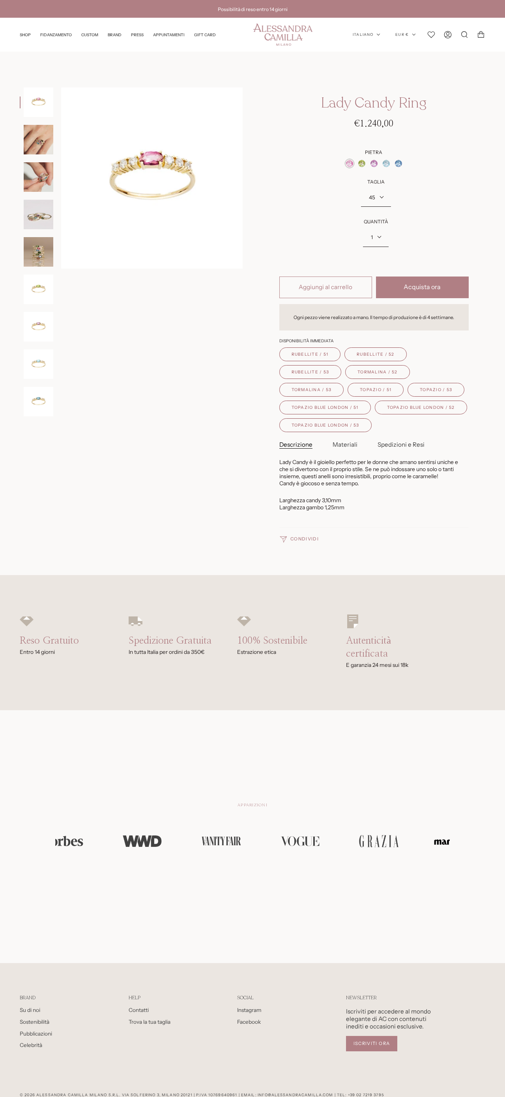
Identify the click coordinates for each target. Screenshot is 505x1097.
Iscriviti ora (372, 1043)
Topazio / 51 (375, 389)
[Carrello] (481, 35)
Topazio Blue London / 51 (325, 407)
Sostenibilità (34, 1022)
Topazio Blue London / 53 (325, 425)
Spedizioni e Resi (401, 444)
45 (372, 197)
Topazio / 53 (436, 389)
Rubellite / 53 (310, 372)
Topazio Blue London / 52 (421, 407)
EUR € (402, 35)
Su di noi (30, 1010)
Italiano (363, 35)
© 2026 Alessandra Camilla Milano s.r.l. (70, 1095)
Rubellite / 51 (310, 354)
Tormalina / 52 (377, 372)
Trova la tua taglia (149, 1022)
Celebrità (31, 1045)
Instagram (249, 1010)
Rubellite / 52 (376, 354)
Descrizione (295, 444)
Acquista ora (422, 287)
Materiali (345, 444)
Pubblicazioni (36, 1033)
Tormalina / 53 (312, 389)
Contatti (139, 1010)
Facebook (249, 1022)
